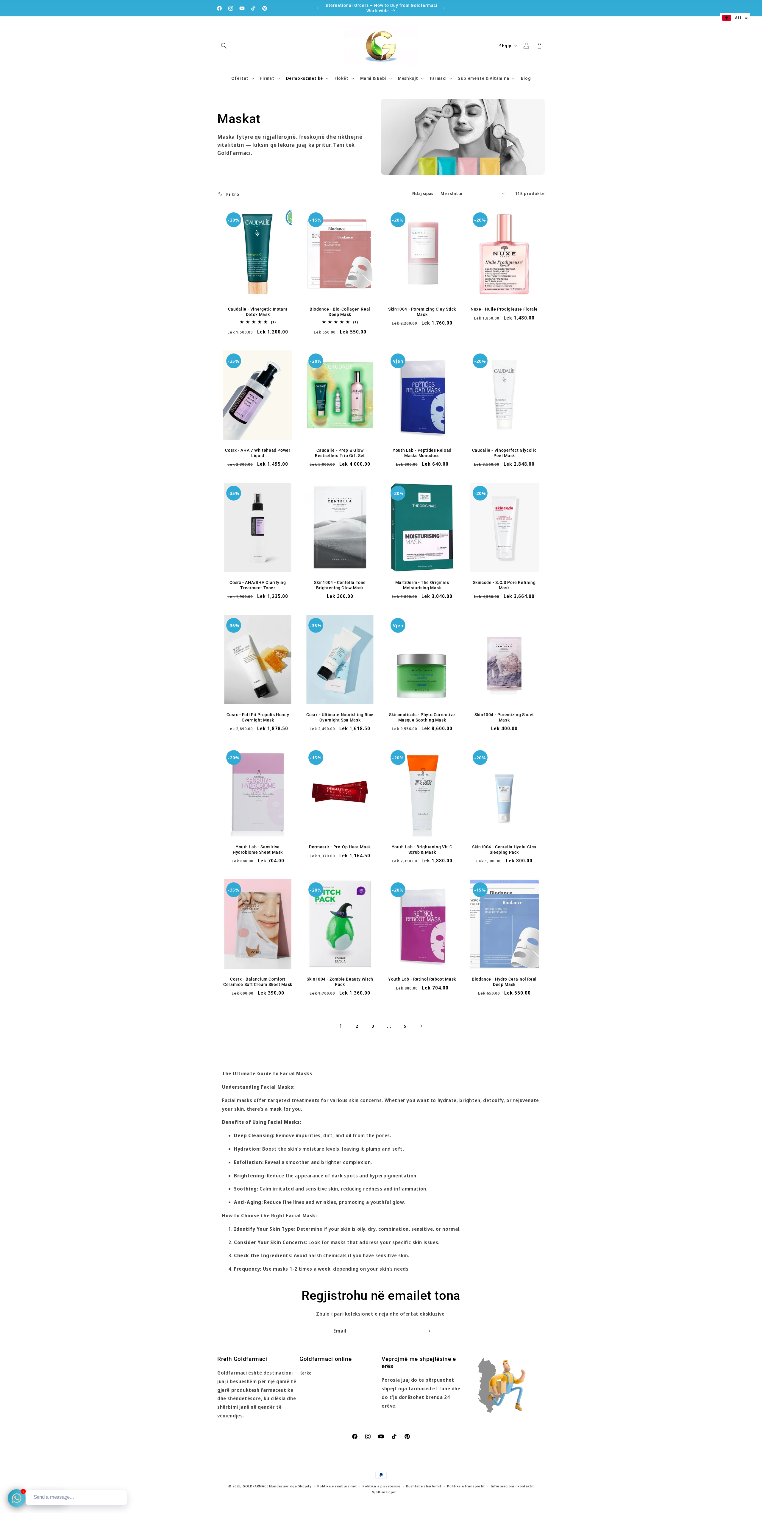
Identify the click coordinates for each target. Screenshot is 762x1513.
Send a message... (54, 1497)
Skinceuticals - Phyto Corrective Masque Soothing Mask (422, 717)
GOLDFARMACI (255, 1486)
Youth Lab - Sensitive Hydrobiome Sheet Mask (258, 849)
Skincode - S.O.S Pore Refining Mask (504, 585)
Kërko (305, 1373)
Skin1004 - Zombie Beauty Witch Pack (340, 982)
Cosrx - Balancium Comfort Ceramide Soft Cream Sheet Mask (257, 982)
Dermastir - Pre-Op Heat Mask (340, 846)
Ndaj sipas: (423, 193)
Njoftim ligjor (384, 1492)
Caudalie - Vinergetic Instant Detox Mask (258, 312)
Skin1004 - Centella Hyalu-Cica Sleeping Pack (504, 849)
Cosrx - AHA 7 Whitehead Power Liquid (257, 453)
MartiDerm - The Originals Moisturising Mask (422, 585)
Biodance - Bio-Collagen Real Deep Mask (340, 312)
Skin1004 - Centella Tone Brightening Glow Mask (340, 585)
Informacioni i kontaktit (512, 1486)
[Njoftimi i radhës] (444, 8)
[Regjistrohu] (428, 1331)
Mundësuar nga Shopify (290, 1486)
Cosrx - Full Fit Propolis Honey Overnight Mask (258, 717)
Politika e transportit (466, 1486)
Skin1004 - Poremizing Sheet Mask (504, 717)
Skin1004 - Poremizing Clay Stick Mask (422, 312)
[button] (223, 45)
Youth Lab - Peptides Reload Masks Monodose (422, 453)
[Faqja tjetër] (421, 1025)
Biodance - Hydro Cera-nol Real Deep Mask (504, 982)
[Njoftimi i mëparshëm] (317, 8)
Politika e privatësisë (381, 1486)
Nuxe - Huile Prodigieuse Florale (504, 309)
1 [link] (340, 1026)
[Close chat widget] (121, 1483)
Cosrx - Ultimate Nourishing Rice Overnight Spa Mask (340, 717)
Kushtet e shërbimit (423, 1486)
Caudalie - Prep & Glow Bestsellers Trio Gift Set (340, 453)
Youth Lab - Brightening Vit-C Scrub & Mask (422, 849)
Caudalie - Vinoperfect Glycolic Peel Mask (504, 453)
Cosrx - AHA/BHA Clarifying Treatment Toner (257, 585)
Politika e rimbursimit (337, 1486)
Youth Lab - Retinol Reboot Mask (422, 979)
